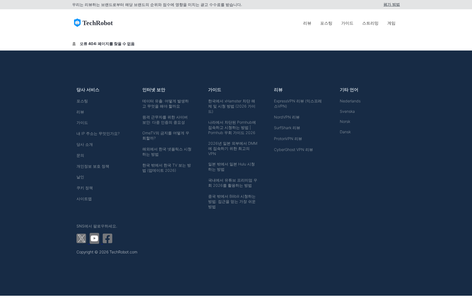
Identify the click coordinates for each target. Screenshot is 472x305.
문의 (80, 155)
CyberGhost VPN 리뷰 (293, 149)
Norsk (345, 121)
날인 (80, 176)
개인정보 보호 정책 (92, 166)
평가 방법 (392, 4)
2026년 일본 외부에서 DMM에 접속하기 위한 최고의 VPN (232, 148)
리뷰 (307, 23)
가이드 (347, 23)
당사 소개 (84, 144)
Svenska (347, 111)
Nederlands (350, 101)
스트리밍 (370, 23)
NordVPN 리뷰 (287, 117)
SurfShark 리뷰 (287, 127)
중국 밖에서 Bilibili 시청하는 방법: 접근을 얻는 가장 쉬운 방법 (232, 201)
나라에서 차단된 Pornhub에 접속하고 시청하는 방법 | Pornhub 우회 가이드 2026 (232, 127)
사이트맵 (84, 198)
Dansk (345, 131)
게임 (391, 23)
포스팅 (326, 23)
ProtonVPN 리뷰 (288, 138)
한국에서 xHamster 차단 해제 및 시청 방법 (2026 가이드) (231, 106)
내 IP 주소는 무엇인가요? (98, 133)
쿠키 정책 (84, 187)
